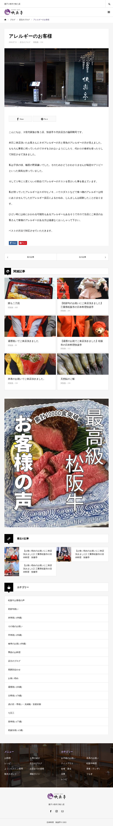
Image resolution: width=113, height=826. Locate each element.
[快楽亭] (13, 12)
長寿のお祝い (92, 758)
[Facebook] (50, 811)
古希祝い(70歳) (15, 696)
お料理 (7, 758)
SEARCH (109, 3)
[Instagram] (56, 811)
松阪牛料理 (91, 763)
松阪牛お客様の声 (16, 600)
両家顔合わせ (14, 670)
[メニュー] (108, 12)
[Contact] (62, 811)
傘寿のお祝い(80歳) (17, 644)
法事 (63, 774)
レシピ (7, 763)
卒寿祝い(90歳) (15, 635)
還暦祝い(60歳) (15, 687)
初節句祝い (13, 609)
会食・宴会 (66, 769)
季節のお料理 (14, 652)
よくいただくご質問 (13, 769)
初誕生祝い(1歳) (15, 730)
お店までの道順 (37, 769)
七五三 (11, 713)
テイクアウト (67, 763)
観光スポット (10, 774)
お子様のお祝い (68, 758)
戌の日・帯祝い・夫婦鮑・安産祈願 (24, 704)
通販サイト (35, 774)
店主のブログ (25, 42)
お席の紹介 (35, 758)
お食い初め (13, 678)
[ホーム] (5, 20)
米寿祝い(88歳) (15, 618)
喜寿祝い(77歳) (15, 722)
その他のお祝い (15, 626)
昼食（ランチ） (93, 769)
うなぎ (89, 774)
